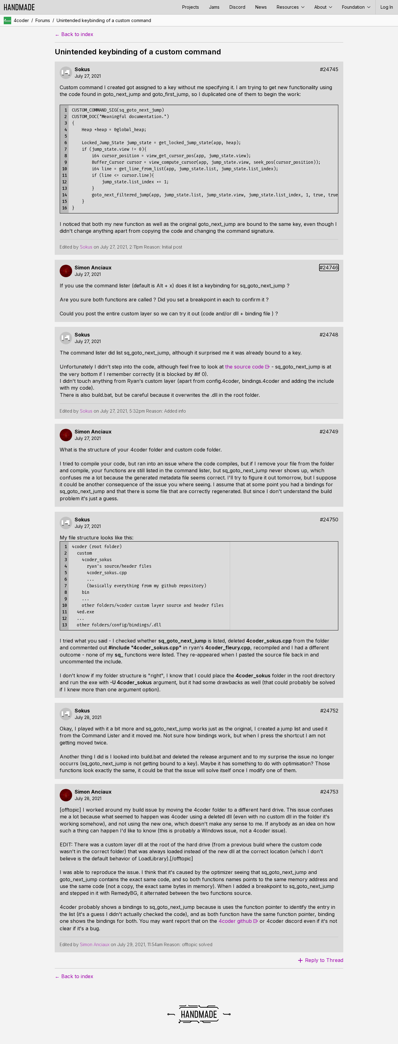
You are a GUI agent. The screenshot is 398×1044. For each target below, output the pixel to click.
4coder (21, 20)
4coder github (235, 921)
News (261, 7)
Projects (190, 7)
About (321, 7)
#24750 (329, 520)
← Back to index (74, 34)
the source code (244, 367)
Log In (387, 7)
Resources (288, 7)
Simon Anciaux (93, 268)
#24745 (329, 69)
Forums (42, 20)
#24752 (329, 711)
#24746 (329, 268)
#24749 (329, 432)
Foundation (354, 7)
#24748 (329, 335)
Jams (214, 7)
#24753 (329, 792)
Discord (237, 7)
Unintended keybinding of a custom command (104, 20)
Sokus (82, 69)
